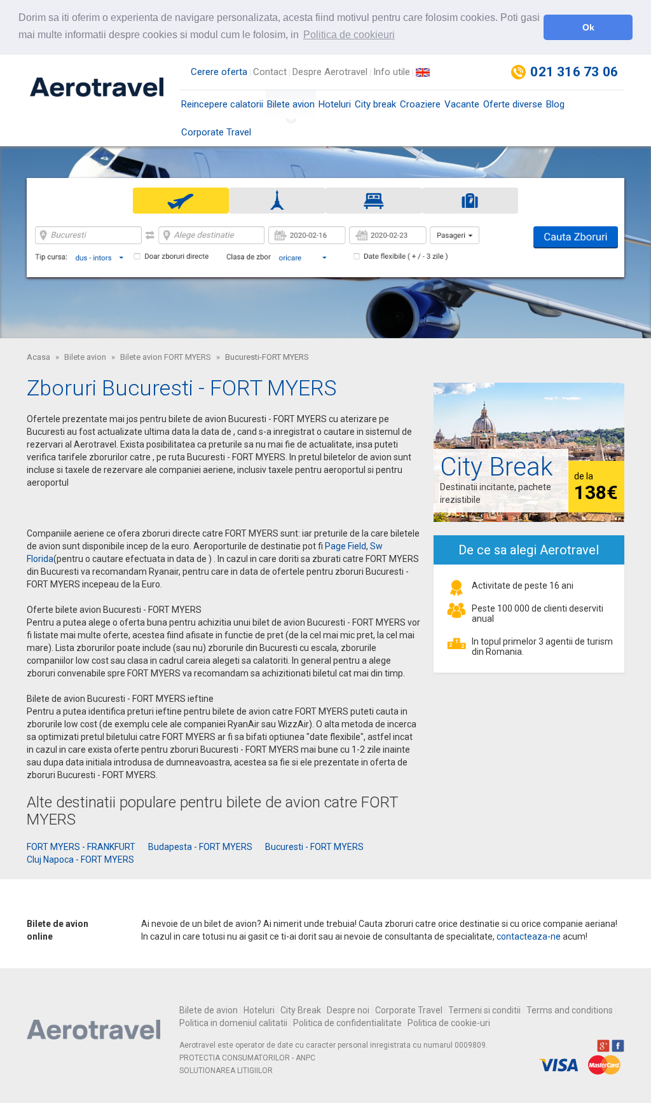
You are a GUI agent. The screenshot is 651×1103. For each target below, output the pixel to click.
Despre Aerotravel (329, 72)
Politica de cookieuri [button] (349, 34)
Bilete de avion (208, 1010)
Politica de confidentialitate (347, 1023)
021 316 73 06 (574, 71)
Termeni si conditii (484, 1010)
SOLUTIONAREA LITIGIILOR (226, 1070)
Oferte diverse (512, 104)
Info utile (391, 72)
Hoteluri (335, 104)
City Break (300, 1010)
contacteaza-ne (529, 936)
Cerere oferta (219, 72)
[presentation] (181, 200)
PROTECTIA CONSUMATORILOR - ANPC (247, 1057)
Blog (555, 104)
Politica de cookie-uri (449, 1023)
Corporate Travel (216, 132)
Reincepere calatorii (222, 104)
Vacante (461, 104)
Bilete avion (291, 104)
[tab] (181, 201)
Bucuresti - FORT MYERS (314, 847)
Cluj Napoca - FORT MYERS (80, 859)
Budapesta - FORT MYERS (200, 847)
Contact (270, 72)
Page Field (345, 546)
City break (375, 104)
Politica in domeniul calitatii (233, 1023)
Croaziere (420, 104)
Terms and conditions (569, 1010)
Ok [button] (588, 27)
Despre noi (348, 1010)
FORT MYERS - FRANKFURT (81, 847)
